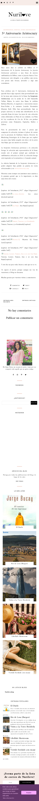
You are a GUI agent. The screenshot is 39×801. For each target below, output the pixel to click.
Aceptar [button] (28, 792)
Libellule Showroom (19, 636)
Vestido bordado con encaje (19, 672)
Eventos (17, 30)
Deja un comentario (28, 37)
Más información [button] (8, 798)
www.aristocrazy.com (22, 168)
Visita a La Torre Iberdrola (19, 600)
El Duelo (19, 527)
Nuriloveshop (9, 692)
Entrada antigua (29, 300)
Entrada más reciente (8, 301)
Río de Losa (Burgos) (19, 563)
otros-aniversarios (28, 30)
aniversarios (8, 30)
